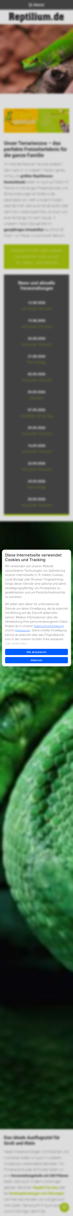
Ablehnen (37, 660)
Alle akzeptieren (36, 652)
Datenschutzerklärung (49, 626)
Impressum (22, 630)
